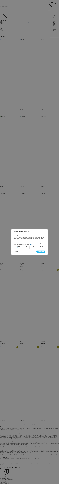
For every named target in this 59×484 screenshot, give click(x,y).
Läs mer (31, 244)
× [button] (46, 230)
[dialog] (29, 242)
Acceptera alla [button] (41, 251)
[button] (16, 251)
